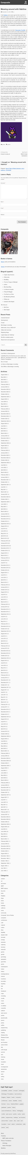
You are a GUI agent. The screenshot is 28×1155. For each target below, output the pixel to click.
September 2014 (5, 614)
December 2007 (5, 787)
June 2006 (3, 831)
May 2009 (3, 746)
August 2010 (4, 719)
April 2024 (3, 431)
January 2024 (4, 435)
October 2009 (4, 733)
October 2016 (4, 570)
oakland (3, 1010)
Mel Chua (6, 307)
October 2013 (4, 628)
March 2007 (4, 809)
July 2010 (3, 721)
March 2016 (4, 582)
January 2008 (4, 785)
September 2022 (5, 462)
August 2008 (4, 768)
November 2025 (5, 391)
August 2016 (4, 572)
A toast (2, 322)
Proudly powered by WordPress (8, 1153)
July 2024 (3, 426)
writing (2, 1076)
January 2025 (4, 411)
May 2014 (3, 621)
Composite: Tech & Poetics (7, 915)
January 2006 (4, 843)
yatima (5, 284)
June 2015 (3, 597)
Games (2, 266)
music (2, 1001)
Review (2, 1040)
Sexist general (4, 320)
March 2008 (4, 780)
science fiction (4, 1044)
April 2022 (3, 470)
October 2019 (4, 521)
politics (2, 1025)
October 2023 (4, 440)
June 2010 (3, 724)
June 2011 (3, 694)
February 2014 (4, 624)
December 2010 (5, 709)
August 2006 (4, 826)
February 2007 (4, 812)
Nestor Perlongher (7, 1145)
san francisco (4, 1042)
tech (2, 1054)
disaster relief (4, 935)
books (2, 903)
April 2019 (3, 536)
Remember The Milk (20, 30)
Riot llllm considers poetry (7, 337)
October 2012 (4, 655)
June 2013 (3, 638)
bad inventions (18, 1094)
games (3, 144)
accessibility (4, 1090)
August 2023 (4, 445)
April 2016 (3, 580)
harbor (2, 969)
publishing (3, 1030)
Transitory (3, 1136)
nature (2, 1003)
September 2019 (5, 523)
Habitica (6, 15)
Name (2, 201)
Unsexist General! (5, 317)
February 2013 (4, 646)
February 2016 (4, 584)
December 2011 (5, 680)
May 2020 (3, 506)
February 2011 (4, 704)
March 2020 (4, 511)
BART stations (4, 888)
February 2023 (4, 450)
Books (2, 261)
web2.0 (13, 1124)
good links (3, 961)
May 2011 (3, 697)
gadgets (21, 1104)
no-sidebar (3, 1005)
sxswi (18, 1120)
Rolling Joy (6, 299)
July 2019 (3, 528)
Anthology (5, 1143)
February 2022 (4, 474)
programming (4, 1027)
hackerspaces (4, 966)
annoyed (15, 1090)
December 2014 (5, 609)
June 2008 (3, 773)
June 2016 (3, 577)
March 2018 (4, 555)
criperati (3, 925)
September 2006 (5, 824)
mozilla (2, 998)
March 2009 (4, 751)
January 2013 (4, 648)
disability (3, 932)
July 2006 (3, 829)
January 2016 (4, 587)
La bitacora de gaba (9, 289)
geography (3, 959)
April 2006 (3, 836)
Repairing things (5, 332)
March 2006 (4, 839)
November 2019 (5, 518)
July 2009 (3, 741)
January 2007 (4, 814)
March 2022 (4, 472)
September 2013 (5, 631)
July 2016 (3, 575)
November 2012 (5, 653)
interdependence (5, 974)
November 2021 (5, 479)
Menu (25, 3)
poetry (2, 1023)
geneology (3, 957)
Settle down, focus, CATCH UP (8, 327)
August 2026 (4, 374)
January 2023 (4, 453)
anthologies (21, 1090)
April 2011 (3, 699)
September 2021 (5, 484)
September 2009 (5, 736)
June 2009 (3, 743)
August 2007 (4, 797)
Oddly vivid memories (6, 330)
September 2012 (5, 658)
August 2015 (4, 592)
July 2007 (3, 799)
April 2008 (3, 777)
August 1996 (4, 865)
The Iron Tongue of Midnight (10, 282)
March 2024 (4, 433)
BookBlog (6, 279)
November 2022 (5, 457)
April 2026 (3, 379)
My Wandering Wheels (9, 296)
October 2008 (4, 763)
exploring (3, 944)
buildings (3, 905)
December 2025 (5, 389)
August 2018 (4, 553)
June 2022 (3, 467)
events (20, 1100)
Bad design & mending (6, 325)
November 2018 (5, 548)
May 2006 (3, 834)
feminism (3, 947)
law (2, 988)
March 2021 (4, 492)
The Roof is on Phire (9, 294)
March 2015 (4, 602)
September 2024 (5, 421)
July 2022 (3, 465)
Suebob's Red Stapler (9, 301)
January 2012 (4, 677)
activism (3, 878)
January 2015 (4, 606)
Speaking (3, 1148)
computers (3, 917)
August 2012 (4, 660)
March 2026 (4, 382)
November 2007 (5, 790)
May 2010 (3, 726)
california (3, 908)
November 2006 (5, 819)
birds (2, 893)
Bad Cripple (7, 309)
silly (2, 1047)
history (2, 971)
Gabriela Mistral (14, 1104)
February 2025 (4, 409)
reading (3, 1032)
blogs (2, 898)
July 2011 (3, 692)
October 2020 (4, 499)
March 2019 (4, 538)
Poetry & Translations (6, 359)
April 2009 (3, 748)
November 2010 (5, 711)
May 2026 (3, 377)
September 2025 (5, 396)
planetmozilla (4, 1018)
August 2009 (4, 738)
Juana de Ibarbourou (6, 1110)
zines (2, 1079)
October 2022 (4, 460)
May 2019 (3, 533)
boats (2, 900)
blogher (8, 1097)
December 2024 (5, 413)
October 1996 (4, 861)
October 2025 (4, 394)
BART (2, 886)
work (2, 1074)
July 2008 (3, 770)
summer (3, 1052)
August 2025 (4, 399)
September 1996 (5, 863)
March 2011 (4, 702)
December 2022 (5, 455)
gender (2, 954)
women (2, 1071)
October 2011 (4, 685)
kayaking (3, 983)
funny (8, 1104)
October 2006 (4, 821)
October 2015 (4, 589)
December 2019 (5, 516)
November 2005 (5, 848)
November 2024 (5, 416)
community (3, 913)
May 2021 (3, 489)
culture (2, 927)
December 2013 (5, 626)
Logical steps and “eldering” (7, 335)
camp (2, 910)
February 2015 (4, 604)
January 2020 (4, 514)
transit (2, 1059)
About (2, 1133)
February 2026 (4, 384)
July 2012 (3, 663)
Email (2, 208)
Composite (5, 2)
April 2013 (3, 641)
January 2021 (4, 494)
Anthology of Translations (7, 1094)
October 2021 (4, 482)
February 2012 (4, 675)
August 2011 (4, 690)
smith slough (4, 1049)
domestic (3, 937)
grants (2, 964)
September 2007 (5, 795)
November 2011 (5, 682)
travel (2, 1064)
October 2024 (4, 418)
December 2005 (5, 846)
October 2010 (4, 714)
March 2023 (4, 448)
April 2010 (3, 729)
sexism (11, 1120)
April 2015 (3, 599)
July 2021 (3, 487)
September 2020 (5, 501)
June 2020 (3, 504)
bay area (3, 891)
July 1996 (3, 868)
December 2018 (5, 545)
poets (23, 1114)
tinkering (3, 1057)
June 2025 (3, 401)
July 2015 (3, 594)
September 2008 (5, 765)
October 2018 (4, 550)
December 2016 (5, 565)
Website (2, 214)
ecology (3, 939)
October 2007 (4, 792)
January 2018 (4, 560)
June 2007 (3, 802)
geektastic (3, 1107)
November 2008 (5, 760)
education (3, 942)
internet (3, 976)
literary (14, 1110)
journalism (3, 981)
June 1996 (3, 870)
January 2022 (4, 477)
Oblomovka (6, 277)
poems (2, 1020)
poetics (15, 1114)
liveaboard (3, 991)
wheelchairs (4, 1069)
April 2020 (3, 509)
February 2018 (4, 558)
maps (2, 993)
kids (2, 986)
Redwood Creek (5, 1037)
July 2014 (3, 616)
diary (2, 930)
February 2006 (4, 841)
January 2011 (4, 707)
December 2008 (5, 758)
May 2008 (3, 775)
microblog (3, 996)
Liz (13, 12)
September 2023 (5, 443)
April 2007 (3, 807)
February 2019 (4, 540)
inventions (3, 979)
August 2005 (4, 853)
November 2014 (5, 611)
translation (3, 1062)
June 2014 (3, 619)
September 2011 (5, 687)
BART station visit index (8, 1138)
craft (2, 922)
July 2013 (3, 636)
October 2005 (4, 851)
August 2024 (4, 423)
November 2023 (5, 438)
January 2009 (4, 755)
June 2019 (3, 531)
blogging (3, 895)
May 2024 (3, 428)
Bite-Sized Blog (7, 287)
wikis (24, 1124)
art (1, 881)
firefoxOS (3, 949)
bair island (3, 883)
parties (2, 1015)
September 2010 (5, 716)
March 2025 (4, 406)
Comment (3, 183)
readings (16, 1117)
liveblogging (20, 1110)
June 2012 (3, 665)
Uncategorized (4, 1067)
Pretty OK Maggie (8, 292)
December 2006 (5, 817)
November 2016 (5, 567)
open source (4, 1013)
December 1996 (5, 856)
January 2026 (4, 387)
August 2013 (4, 633)
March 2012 (4, 672)
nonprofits (3, 1008)
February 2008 (4, 782)
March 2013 (4, 643)
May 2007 (3, 804)
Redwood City (4, 1035)
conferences (4, 920)
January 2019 (4, 543)
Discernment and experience (8, 339)
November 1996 (5, 858)
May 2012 (3, 668)
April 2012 (3, 670)
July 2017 (3, 562)
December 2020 (5, 497)
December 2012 (5, 650)
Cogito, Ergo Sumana (9, 274)
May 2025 (3, 404)
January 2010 (4, 731)
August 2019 (4, 526)
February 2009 (4, 753)
